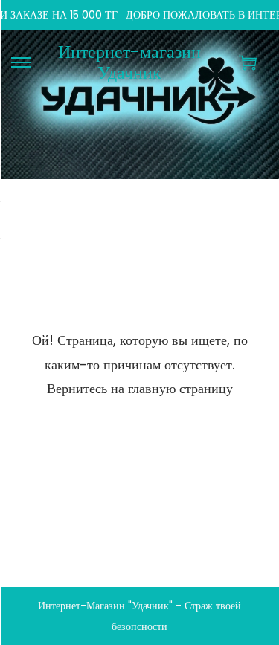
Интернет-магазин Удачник (129, 62)
